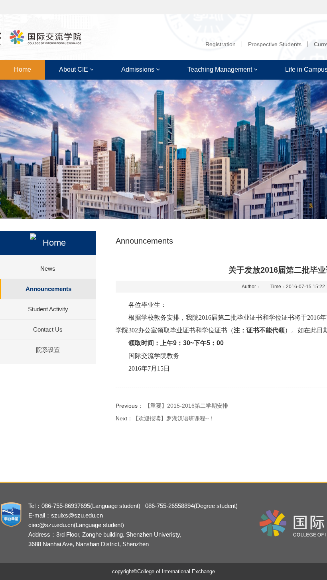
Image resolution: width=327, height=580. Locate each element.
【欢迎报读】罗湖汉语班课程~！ (173, 418)
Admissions (137, 69)
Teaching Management (219, 69)
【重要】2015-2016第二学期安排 (186, 405)
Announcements (48, 288)
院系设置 (48, 349)
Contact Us (48, 329)
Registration (220, 44)
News (47, 268)
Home (22, 69)
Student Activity (48, 309)
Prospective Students (274, 44)
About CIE (73, 69)
